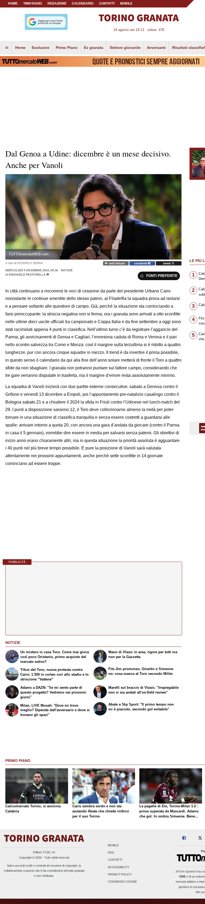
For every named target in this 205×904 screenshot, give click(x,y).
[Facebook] (184, 838)
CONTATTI (107, 3)
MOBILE (126, 3)
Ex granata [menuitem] (93, 47)
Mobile (113, 845)
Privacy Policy (120, 874)
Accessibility (118, 867)
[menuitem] (7, 48)
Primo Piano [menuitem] (67, 47)
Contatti (115, 860)
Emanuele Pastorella (27, 274)
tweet (167, 263)
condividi (141, 263)
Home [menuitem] (20, 47)
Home (13, 3)
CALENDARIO (82, 3)
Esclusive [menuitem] (40, 47)
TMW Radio (32, 3)
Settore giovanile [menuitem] (125, 47)
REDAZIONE (57, 3)
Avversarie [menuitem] (156, 47)
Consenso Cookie (122, 881)
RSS (111, 852)
